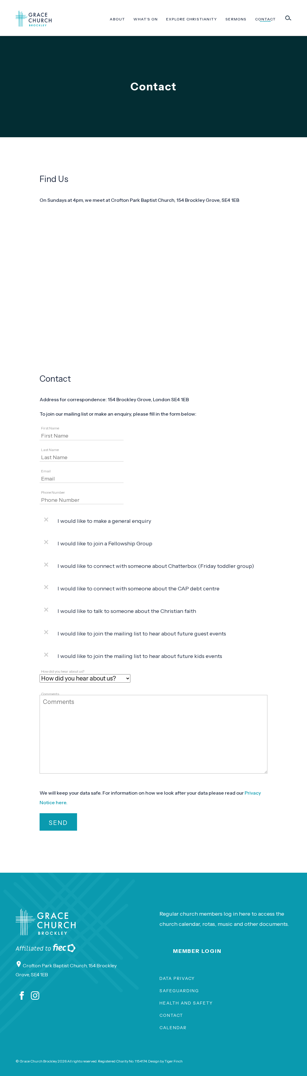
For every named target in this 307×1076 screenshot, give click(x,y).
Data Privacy (177, 978)
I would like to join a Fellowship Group (105, 543)
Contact (265, 19)
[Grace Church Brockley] (34, 19)
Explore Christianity (191, 19)
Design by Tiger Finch (165, 1061)
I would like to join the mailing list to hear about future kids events (140, 656)
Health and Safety (186, 1003)
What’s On (145, 19)
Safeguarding (179, 990)
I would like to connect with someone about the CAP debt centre (138, 588)
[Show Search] (288, 18)
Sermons (235, 19)
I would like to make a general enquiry (104, 521)
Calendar (173, 1027)
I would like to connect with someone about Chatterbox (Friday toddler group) (156, 566)
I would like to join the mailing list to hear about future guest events (142, 633)
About (117, 19)
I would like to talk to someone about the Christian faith (127, 611)
